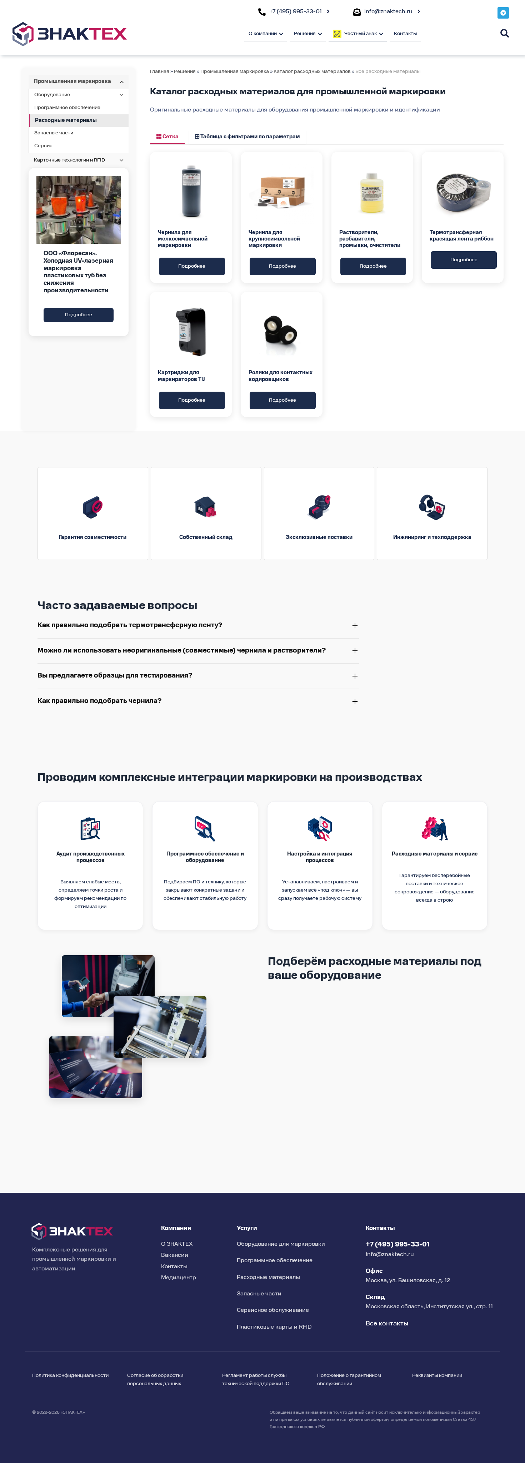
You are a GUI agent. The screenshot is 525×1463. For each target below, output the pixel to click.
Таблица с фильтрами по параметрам (249, 136)
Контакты (405, 33)
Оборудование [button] (52, 94)
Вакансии (174, 1255)
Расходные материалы (66, 120)
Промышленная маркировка (234, 71)
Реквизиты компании (437, 1375)
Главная (159, 71)
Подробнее (78, 314)
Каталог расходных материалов (313, 71)
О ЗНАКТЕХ (176, 1244)
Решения (185, 71)
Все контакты (387, 1323)
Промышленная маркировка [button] (72, 81)
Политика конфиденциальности (70, 1375)
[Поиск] (504, 33)
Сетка (170, 136)
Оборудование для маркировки (281, 1244)
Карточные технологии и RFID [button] (69, 160)
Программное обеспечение (67, 107)
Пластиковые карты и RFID (274, 1327)
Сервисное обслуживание (273, 1310)
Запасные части (53, 132)
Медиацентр (178, 1278)
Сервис (43, 145)
